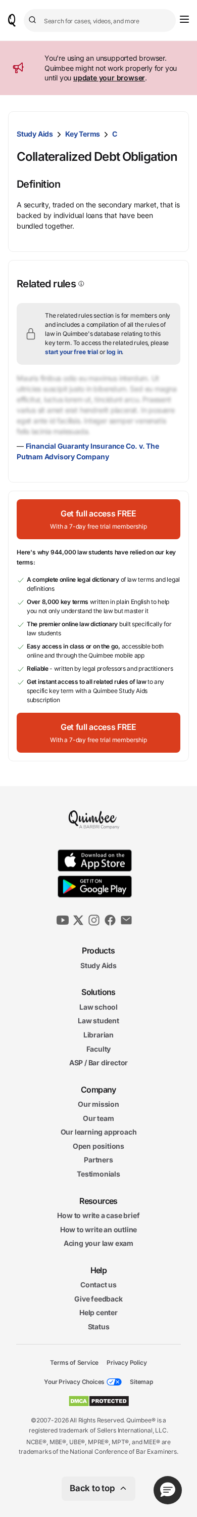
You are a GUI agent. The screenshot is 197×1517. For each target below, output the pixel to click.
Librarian (98, 1034)
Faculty (98, 1048)
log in (114, 352)
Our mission (98, 1104)
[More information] (80, 283)
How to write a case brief (98, 1215)
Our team (98, 1118)
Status (99, 1326)
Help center (98, 1312)
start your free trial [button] (71, 352)
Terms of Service (74, 1362)
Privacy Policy (126, 1362)
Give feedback (98, 1298)
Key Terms (82, 133)
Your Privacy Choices (74, 1381)
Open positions (98, 1146)
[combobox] (100, 20)
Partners (98, 1159)
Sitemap (141, 1381)
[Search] (34, 20)
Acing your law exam (98, 1243)
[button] (98, 519)
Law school (98, 1007)
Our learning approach (99, 1132)
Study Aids (35, 133)
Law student (98, 1020)
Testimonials (98, 1173)
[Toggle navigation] (184, 19)
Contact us (98, 1284)
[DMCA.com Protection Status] (98, 1401)
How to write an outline (98, 1229)
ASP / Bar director (98, 1062)
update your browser (109, 77)
